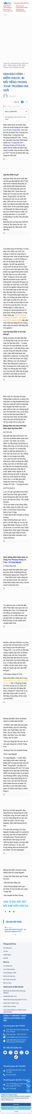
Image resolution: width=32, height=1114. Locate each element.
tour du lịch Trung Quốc (11, 130)
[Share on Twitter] (9, 911)
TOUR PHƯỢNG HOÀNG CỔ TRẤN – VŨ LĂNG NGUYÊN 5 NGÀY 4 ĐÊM (14, 317)
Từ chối (16, 1111)
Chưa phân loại (16, 63)
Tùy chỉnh (16, 1108)
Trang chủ (6, 63)
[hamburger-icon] (5, 15)
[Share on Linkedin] (14, 911)
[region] (16, 1103)
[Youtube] (16, 1052)
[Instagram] (10, 1052)
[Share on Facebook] (5, 911)
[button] (22, 102)
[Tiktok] (16, 1057)
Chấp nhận (16, 1104)
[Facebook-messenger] (27, 1052)
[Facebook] (5, 1052)
